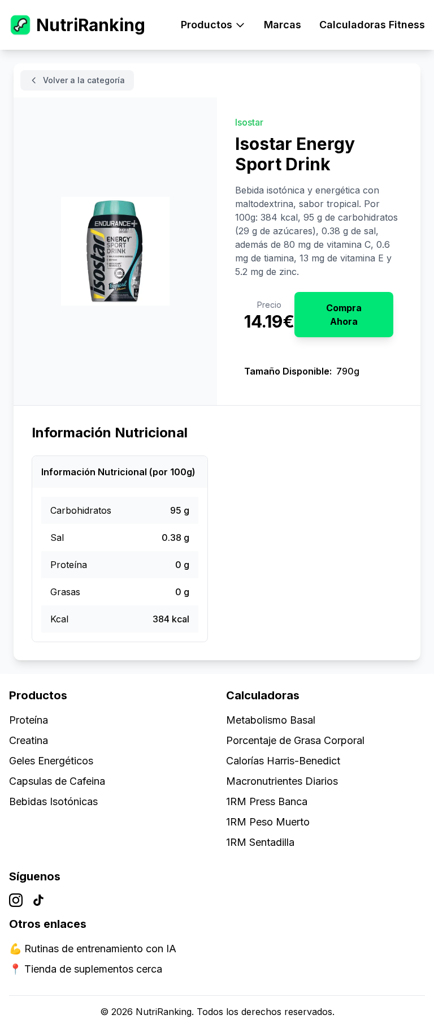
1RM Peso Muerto (268, 822)
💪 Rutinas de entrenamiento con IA (92, 948)
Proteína (28, 720)
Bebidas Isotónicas (53, 801)
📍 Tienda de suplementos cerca (85, 969)
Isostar (249, 122)
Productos (206, 25)
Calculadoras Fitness (372, 25)
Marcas (282, 25)
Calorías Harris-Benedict (283, 761)
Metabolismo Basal (270, 720)
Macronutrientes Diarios (282, 781)
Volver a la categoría (84, 80)
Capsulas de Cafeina (57, 781)
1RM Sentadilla (260, 842)
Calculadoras (263, 695)
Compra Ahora (344, 314)
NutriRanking (90, 25)
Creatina (28, 740)
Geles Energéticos (51, 761)
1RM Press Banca (266, 801)
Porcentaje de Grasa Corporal (295, 740)
